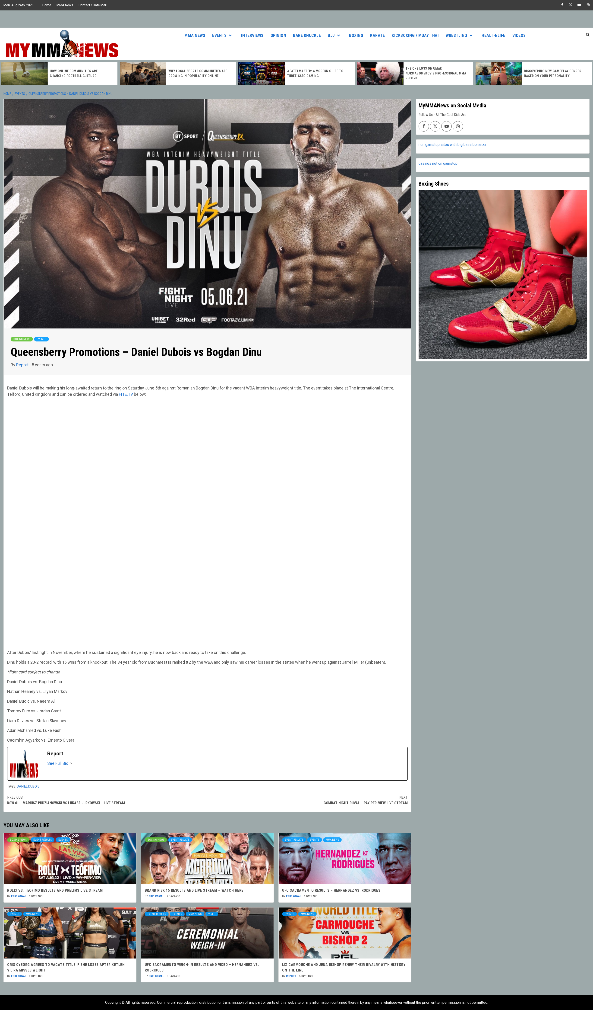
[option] (59, 73)
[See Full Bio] (71, 763)
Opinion (278, 35)
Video (211, 914)
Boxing (356, 35)
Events (219, 35)
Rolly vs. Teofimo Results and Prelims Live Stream (55, 890)
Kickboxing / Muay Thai (415, 35)
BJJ (331, 35)
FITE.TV (126, 394)
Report (22, 364)
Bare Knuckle (307, 35)
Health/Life (493, 35)
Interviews (252, 35)
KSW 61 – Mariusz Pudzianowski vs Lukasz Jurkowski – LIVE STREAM (66, 800)
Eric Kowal (19, 896)
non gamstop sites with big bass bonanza (452, 144)
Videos (519, 35)
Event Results (42, 839)
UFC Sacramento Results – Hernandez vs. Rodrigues (331, 890)
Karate (377, 35)
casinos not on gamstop (438, 163)
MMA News (65, 5)
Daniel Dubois (28, 786)
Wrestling (456, 35)
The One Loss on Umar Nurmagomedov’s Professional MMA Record (317, 73)
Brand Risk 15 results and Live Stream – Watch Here (194, 890)
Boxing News (21, 339)
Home (46, 5)
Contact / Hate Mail (93, 5)
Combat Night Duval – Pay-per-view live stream (366, 800)
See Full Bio (57, 763)
